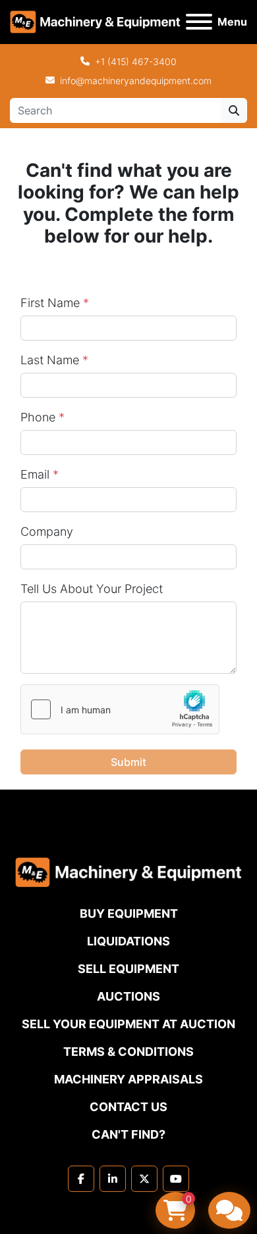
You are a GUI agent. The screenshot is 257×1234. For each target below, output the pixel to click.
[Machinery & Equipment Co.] (128, 871)
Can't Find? (128, 1134)
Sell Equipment (128, 969)
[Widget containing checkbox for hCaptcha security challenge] (119, 709)
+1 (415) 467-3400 (136, 61)
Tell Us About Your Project (91, 589)
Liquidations (128, 941)
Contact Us (128, 1107)
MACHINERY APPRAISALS (128, 1079)
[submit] (234, 110)
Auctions (128, 996)
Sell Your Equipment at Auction (128, 1024)
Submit (128, 762)
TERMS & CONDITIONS (128, 1051)
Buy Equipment (129, 913)
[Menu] (199, 22)
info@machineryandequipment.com (136, 80)
